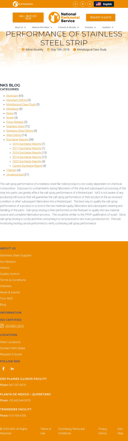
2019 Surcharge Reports (26, 157)
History (5, 267)
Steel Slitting (14, 135)
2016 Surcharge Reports (26, 143)
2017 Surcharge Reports (26, 148)
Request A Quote (11, 354)
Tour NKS (6, 298)
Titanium (11, 170)
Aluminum (12, 95)
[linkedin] (90, 4)
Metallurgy (12, 108)
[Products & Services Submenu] (79, 27)
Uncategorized (15, 174)
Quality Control (10, 273)
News (9, 113)
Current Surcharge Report (27, 165)
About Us (19, 27)
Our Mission (8, 261)
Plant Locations (10, 342)
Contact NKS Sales (12, 348)
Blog (3, 304)
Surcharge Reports (17, 139)
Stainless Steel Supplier (16, 255)
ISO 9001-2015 (14, 326)
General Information (40, 27)
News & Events (10, 292)
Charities (6, 286)
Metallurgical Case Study (21, 104)
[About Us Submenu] (26, 27)
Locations (106, 27)
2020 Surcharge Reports (26, 161)
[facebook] (82, 4)
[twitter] (75, 4)
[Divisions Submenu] (96, 27)
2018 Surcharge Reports (26, 152)
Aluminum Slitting (16, 100)
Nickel (10, 117)
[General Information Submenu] (52, 27)
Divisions (89, 27)
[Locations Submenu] (113, 27)
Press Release (15, 122)
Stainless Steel (15, 126)
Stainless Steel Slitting (19, 130)
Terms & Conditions (13, 279)
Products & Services (67, 27)
